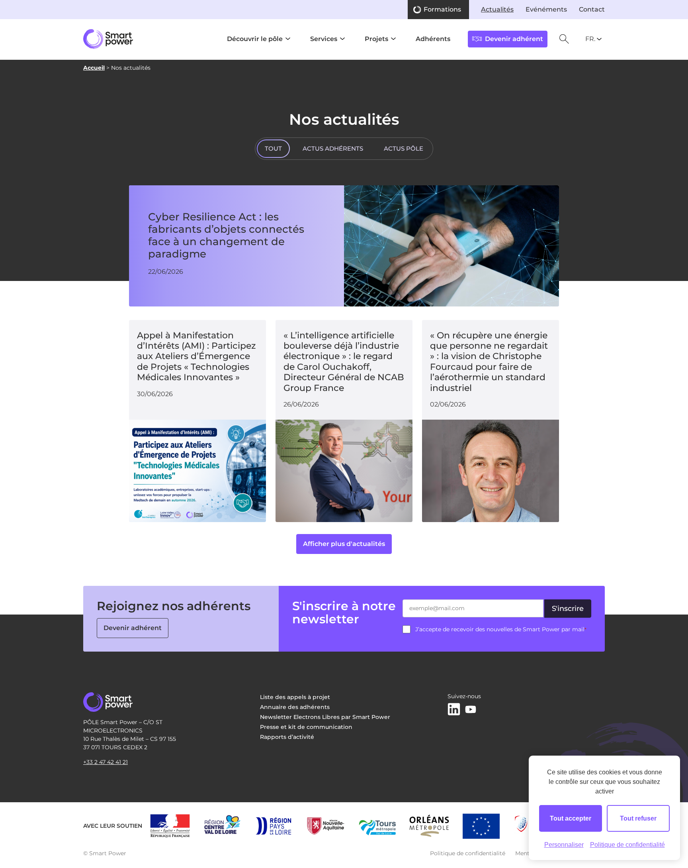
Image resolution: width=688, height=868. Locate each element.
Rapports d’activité (287, 736)
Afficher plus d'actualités (344, 544)
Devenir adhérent (133, 628)
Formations (442, 9)
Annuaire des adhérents (295, 707)
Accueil (94, 67)
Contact (592, 9)
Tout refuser (638, 818)
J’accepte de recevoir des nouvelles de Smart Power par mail (500, 629)
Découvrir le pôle (255, 39)
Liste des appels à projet (295, 697)
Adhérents (433, 39)
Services (323, 39)
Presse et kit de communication (306, 727)
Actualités (497, 9)
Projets (376, 39)
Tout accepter (570, 818)
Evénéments (546, 9)
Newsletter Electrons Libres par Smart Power (325, 717)
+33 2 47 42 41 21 (105, 762)
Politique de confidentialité (467, 853)
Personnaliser (564, 844)
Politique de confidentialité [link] (627, 844)
